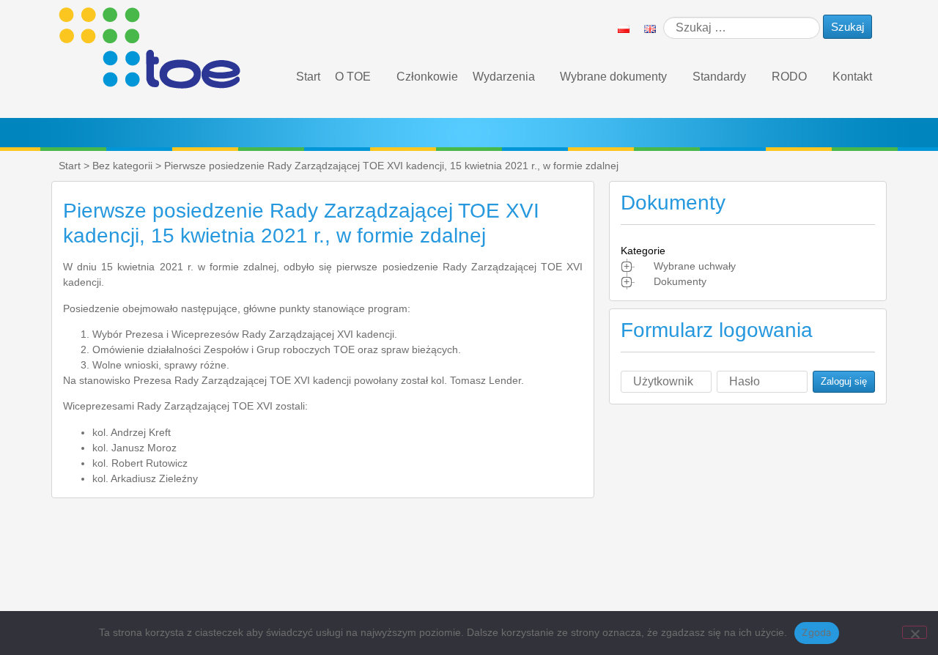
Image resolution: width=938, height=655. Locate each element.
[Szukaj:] (741, 28)
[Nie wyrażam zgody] (914, 632)
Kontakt (852, 76)
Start (308, 76)
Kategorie (643, 250)
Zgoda (816, 632)
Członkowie (427, 76)
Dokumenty (680, 281)
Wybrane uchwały (695, 266)
